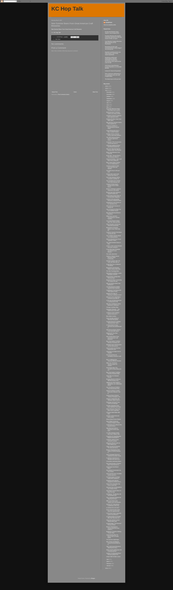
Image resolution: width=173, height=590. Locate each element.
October (109, 96)
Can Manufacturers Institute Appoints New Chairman (113, 287)
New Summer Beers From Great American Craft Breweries (66, 29)
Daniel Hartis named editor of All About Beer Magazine (113, 196)
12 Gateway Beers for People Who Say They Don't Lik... (113, 517)
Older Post (95, 92)
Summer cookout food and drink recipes (112, 416)
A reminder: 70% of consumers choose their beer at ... (113, 142)
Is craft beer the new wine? (112, 507)
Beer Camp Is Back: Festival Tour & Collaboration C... (113, 163)
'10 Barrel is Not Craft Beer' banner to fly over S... (112, 313)
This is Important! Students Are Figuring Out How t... (113, 498)
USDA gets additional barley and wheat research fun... (113, 146)
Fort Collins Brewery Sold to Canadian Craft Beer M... (113, 178)
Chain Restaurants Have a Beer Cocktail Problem (112, 131)
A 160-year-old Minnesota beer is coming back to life (113, 301)
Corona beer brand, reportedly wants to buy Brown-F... (113, 514)
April (108, 559)
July (108, 102)
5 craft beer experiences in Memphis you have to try (113, 458)
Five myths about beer (111, 254)
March (108, 561)
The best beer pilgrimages (112, 539)
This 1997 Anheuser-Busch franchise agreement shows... (113, 139)
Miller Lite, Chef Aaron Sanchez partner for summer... (111, 364)
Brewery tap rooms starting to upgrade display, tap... (113, 193)
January (109, 565)
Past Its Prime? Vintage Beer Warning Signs (113, 277)
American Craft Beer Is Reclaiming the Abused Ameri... (112, 127)
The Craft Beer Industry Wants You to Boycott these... (113, 236)
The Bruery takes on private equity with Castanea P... (113, 477)
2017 (106, 90)
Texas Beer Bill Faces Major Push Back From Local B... (113, 109)
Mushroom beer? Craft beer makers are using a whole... (113, 113)
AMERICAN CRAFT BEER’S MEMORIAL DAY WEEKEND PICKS (114, 384)
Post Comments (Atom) (63, 94)
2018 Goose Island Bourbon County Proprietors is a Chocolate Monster (113, 67)
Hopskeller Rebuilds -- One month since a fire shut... (113, 310)
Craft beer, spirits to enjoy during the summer (112, 440)
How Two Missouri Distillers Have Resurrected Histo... (113, 388)
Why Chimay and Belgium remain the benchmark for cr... (113, 543)
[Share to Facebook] (76, 37)
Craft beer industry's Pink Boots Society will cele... (114, 233)
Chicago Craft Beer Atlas (112, 307)
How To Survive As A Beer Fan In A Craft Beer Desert (113, 210)
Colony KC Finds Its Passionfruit (113, 71)
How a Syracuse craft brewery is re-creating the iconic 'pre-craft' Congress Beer (113, 75)
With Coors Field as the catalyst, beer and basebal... (113, 501)
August (108, 100)
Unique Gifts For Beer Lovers (113, 556)
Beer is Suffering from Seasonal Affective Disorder (113, 360)
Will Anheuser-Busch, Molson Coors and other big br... (113, 330)
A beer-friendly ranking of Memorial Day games (112, 319)
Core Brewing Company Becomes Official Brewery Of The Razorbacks (113, 43)
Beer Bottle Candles (111, 316)
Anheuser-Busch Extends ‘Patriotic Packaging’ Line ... (113, 396)
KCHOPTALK (108, 22)
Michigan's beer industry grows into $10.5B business (113, 345)
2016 (106, 568)
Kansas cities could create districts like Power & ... (112, 174)
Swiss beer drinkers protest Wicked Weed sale (113, 520)
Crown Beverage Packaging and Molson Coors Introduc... (113, 251)
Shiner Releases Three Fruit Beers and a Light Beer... (113, 409)
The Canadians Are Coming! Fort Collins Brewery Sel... (113, 181)
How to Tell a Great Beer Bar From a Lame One (113, 484)
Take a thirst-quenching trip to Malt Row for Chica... (113, 547)
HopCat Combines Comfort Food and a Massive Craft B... (113, 392)
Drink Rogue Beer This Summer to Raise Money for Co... (113, 369)
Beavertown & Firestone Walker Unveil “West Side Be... (113, 229)
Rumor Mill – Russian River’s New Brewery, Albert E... (113, 156)
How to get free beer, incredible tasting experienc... (114, 474)
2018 (106, 88)
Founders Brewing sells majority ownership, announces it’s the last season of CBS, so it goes (113, 37)
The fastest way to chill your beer (113, 79)
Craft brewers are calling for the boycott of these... (114, 425)
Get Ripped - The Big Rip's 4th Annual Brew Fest (113, 495)
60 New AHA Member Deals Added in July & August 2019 (112, 32)
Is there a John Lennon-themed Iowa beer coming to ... (114, 246)
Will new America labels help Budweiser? (113, 284)
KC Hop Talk (67, 9)
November (109, 94)
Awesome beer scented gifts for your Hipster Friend (114, 488)
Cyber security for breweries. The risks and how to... (113, 447)
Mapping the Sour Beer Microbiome (112, 334)
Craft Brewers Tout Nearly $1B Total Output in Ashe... (113, 291)
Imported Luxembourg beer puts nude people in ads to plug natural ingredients (113, 53)
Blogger (93, 578)
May (108, 107)
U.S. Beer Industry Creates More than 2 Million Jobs (113, 433)
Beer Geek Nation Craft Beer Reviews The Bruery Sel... (113, 342)
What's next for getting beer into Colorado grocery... (114, 550)
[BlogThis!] (73, 37)
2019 (106, 86)
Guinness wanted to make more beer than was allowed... (112, 167)
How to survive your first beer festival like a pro (113, 348)
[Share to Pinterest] (78, 37)
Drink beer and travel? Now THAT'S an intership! (113, 403)
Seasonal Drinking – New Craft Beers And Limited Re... (113, 159)
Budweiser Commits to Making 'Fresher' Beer (113, 532)
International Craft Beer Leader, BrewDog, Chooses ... (114, 274)
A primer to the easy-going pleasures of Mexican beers (113, 200)
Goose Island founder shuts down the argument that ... (113, 510)
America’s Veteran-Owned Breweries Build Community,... (112, 257)
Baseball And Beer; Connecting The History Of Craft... (114, 280)
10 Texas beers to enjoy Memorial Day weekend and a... (113, 326)
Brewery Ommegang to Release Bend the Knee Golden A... (112, 528)
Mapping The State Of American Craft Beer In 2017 (114, 294)
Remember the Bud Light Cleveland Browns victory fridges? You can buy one (113, 48)
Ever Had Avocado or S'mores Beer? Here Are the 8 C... (113, 464)
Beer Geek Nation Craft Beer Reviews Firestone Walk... (113, 373)
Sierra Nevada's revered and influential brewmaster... (113, 225)
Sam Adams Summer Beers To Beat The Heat (113, 491)
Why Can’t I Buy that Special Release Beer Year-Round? (113, 149)
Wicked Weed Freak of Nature (113, 419)
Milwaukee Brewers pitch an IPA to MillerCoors (113, 443)
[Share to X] (75, 37)
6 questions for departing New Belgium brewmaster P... (113, 437)
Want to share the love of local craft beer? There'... (113, 240)
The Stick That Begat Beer (112, 271)
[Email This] (71, 37)
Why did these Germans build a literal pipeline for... (114, 123)
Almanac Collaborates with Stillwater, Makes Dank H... (113, 399)
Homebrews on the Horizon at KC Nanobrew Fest (113, 203)
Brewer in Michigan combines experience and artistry (113, 189)
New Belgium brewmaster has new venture (113, 471)
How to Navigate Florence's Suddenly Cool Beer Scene (113, 455)
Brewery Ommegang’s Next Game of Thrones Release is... (113, 451)
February (109, 563)
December (109, 92)
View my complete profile (110, 24)
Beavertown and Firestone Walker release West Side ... (113, 268)
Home (75, 92)
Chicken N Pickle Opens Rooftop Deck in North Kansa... (112, 185)
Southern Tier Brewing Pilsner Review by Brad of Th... (113, 554)
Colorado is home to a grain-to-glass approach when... (114, 116)
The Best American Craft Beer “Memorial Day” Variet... (113, 322)
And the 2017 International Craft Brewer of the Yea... (113, 505)
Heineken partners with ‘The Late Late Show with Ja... (113, 261)
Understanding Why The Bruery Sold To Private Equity (112, 536)
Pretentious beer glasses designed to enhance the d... (114, 481)
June (108, 105)
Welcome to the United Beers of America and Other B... (113, 297)
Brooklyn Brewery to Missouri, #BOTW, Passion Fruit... (113, 380)
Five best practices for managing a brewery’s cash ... (113, 356)
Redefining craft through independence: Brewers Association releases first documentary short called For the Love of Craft (113, 60)
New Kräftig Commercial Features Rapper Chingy (113, 422)
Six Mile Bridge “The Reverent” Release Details (113, 524)
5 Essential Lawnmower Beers (113, 461)
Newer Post (54, 92)
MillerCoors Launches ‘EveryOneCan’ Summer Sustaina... (113, 217)
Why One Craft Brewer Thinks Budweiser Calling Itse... (113, 304)
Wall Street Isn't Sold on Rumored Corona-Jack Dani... (112, 429)
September (109, 98)
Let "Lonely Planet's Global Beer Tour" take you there (113, 221)
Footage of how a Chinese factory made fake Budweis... (114, 134)
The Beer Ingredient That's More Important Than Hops (113, 406)
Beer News (58, 39)
